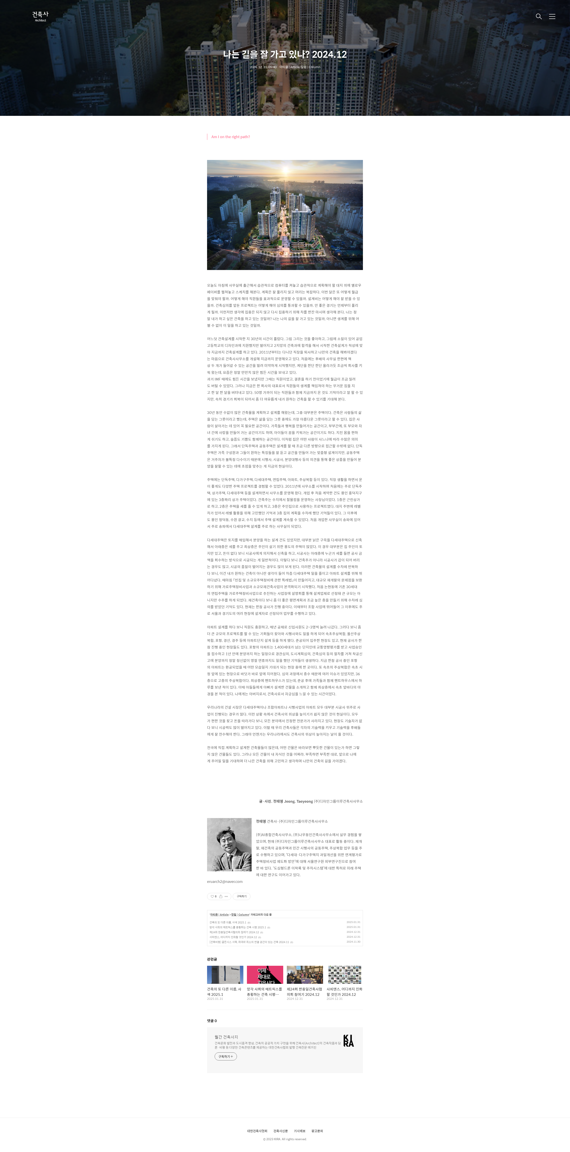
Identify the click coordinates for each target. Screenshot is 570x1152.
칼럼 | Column (240, 915)
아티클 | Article (219, 915)
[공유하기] (221, 896)
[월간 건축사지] (40, 16)
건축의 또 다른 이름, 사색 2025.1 (228, 922)
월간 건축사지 (226, 1037)
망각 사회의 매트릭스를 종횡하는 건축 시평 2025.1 (238, 927)
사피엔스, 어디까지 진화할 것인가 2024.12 (233, 937)
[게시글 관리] (226, 896)
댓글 (212, 1020)
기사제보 (299, 1130)
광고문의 (317, 1130)
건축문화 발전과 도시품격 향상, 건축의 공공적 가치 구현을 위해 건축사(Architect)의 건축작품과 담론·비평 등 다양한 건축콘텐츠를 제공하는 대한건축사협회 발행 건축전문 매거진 (278, 1045)
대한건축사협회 (257, 1130)
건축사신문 (280, 1130)
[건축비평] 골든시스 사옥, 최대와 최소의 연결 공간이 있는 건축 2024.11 (249, 942)
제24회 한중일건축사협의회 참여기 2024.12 (234, 932)
